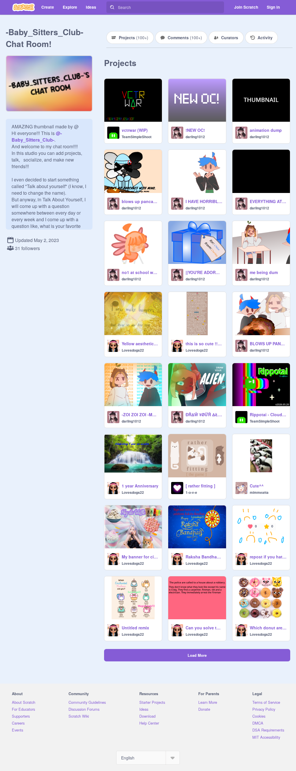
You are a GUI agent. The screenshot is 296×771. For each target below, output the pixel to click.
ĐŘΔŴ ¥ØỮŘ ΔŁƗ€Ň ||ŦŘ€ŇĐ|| (204, 414)
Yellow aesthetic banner (140, 343)
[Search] (112, 7)
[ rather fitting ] (200, 486)
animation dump (266, 130)
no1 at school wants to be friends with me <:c (140, 272)
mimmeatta (259, 492)
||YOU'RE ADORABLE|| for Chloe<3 (204, 272)
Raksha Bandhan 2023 (204, 557)
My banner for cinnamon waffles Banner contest (140, 557)
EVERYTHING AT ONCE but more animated (268, 201)
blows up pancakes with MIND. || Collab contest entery (140, 201)
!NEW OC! (195, 130)
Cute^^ (257, 486)
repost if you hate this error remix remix (268, 557)
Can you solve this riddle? (204, 628)
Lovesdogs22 (133, 350)
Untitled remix (135, 628)
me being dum (264, 272)
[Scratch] (23, 7)
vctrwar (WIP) (135, 130)
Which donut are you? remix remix (268, 628)
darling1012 (195, 136)
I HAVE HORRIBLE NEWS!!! (204, 201)
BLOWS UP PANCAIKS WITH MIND (268, 343)
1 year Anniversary (140, 486)
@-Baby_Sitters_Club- (37, 136)
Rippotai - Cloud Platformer (268, 414)
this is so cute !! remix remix (204, 343)
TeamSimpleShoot (136, 136)
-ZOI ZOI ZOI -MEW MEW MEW (140, 414)
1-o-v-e (191, 492)
